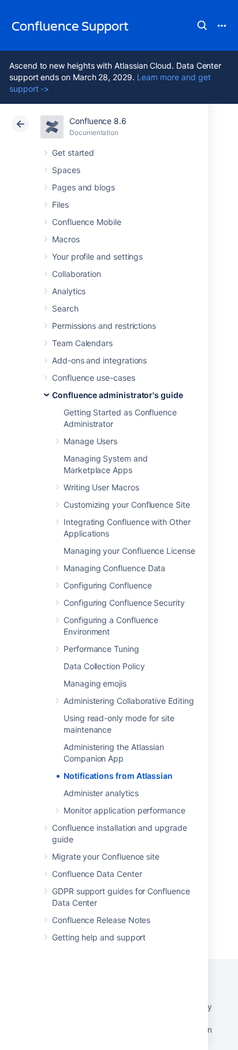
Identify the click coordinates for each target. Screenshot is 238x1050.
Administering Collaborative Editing (129, 701)
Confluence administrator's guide (117, 395)
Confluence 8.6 (98, 121)
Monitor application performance (124, 810)
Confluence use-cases (93, 377)
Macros (66, 239)
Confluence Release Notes (101, 920)
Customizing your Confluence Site (127, 504)
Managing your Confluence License (129, 551)
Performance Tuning (101, 649)
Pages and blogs (83, 187)
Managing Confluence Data (114, 568)
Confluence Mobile (86, 222)
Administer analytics (101, 793)
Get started (73, 153)
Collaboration (76, 274)
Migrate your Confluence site (105, 856)
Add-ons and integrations (99, 360)
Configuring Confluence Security (124, 603)
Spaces (66, 170)
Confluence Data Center (97, 874)
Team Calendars (82, 343)
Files (60, 204)
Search (202, 25)
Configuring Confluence (107, 585)
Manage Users (90, 441)
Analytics (68, 291)
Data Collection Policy (104, 666)
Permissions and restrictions (104, 326)
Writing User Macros (101, 487)
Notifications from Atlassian (118, 776)
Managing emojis (95, 683)
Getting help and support (99, 937)
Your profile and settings (97, 256)
